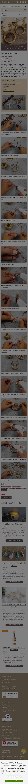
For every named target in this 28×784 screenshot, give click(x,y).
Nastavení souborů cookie (14, 777)
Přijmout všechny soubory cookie (14, 781)
